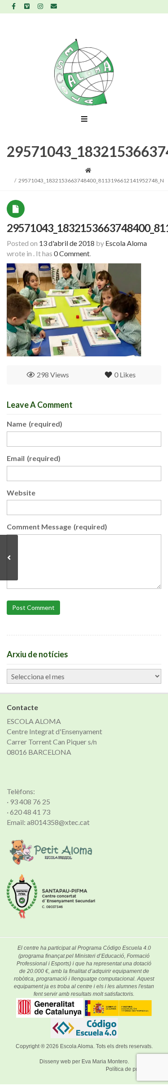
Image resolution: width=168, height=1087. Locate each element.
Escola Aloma (76, 1046)
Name (34, 423)
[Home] (88, 170)
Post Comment (33, 607)
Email (33, 458)
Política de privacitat (130, 1069)
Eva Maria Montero (105, 1061)
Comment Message (57, 526)
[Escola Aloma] (84, 72)
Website (21, 492)
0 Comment (72, 253)
